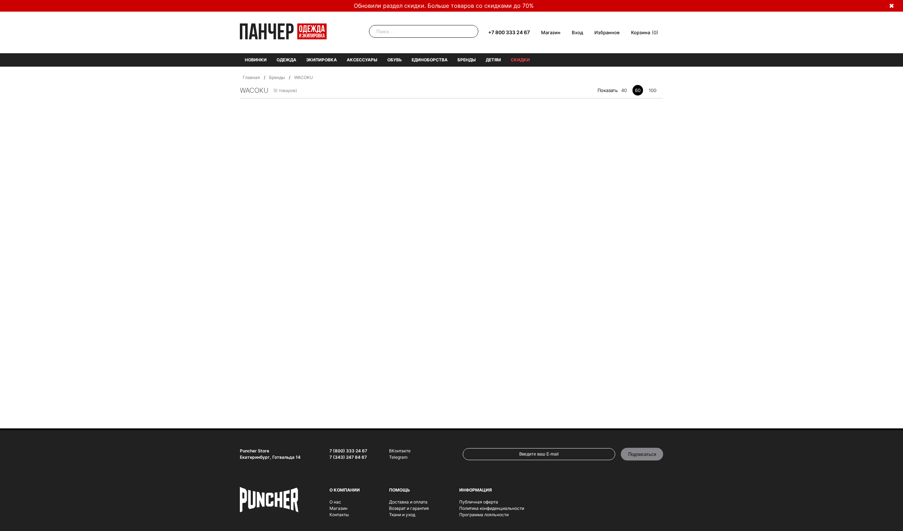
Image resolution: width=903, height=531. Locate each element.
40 (624, 90)
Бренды (466, 59)
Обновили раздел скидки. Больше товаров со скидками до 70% (444, 5)
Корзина (640, 32)
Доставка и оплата (408, 502)
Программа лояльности (484, 514)
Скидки (520, 59)
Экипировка (321, 59)
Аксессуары (362, 59)
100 (652, 90)
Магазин (550, 32)
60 (638, 90)
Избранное (607, 32)
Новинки (256, 59)
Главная (251, 77)
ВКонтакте (400, 450)
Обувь (394, 59)
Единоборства (430, 59)
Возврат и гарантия (409, 508)
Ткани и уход (402, 514)
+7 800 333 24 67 (509, 32)
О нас (335, 502)
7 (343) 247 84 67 (348, 457)
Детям (493, 59)
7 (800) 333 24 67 (348, 450)
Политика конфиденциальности (491, 508)
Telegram (398, 457)
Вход (577, 32)
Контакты (339, 514)
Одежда (286, 59)
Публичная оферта (478, 502)
